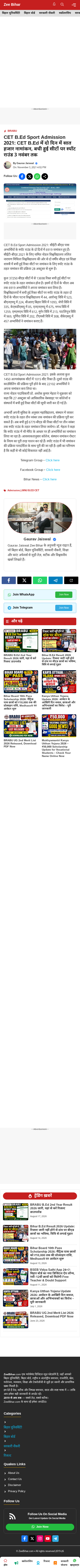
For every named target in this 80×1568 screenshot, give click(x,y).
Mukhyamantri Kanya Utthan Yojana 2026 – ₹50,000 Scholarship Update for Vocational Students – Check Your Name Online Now (56, 748)
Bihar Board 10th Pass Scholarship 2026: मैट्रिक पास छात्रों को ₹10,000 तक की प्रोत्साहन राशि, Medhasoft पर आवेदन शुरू (20, 703)
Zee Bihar (12, 4)
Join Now (64, 594)
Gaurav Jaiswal (25, 163)
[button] (62, 5)
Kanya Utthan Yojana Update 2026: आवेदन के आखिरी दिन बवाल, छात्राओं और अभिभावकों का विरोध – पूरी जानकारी (58, 703)
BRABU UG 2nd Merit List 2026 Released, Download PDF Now (20, 744)
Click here (53, 461)
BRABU (12, 131)
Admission (13, 490)
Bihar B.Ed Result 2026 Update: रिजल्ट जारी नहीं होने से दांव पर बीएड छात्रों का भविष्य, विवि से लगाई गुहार (59, 660)
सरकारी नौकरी (47, 13)
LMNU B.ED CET (30, 490)
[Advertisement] (40, 66)
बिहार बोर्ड (29, 13)
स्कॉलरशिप (65, 13)
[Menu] (74, 4)
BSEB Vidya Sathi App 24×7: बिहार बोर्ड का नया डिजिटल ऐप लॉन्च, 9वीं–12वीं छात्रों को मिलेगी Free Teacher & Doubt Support (52, 1275)
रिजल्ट (7, 1456)
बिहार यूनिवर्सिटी (11, 13)
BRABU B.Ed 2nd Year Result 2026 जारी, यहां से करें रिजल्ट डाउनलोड (20, 658)
